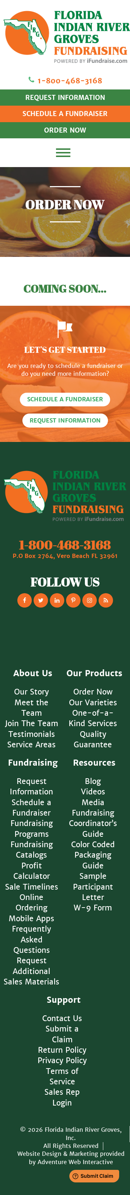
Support (64, 1000)
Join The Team (31, 723)
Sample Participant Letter (93, 886)
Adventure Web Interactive (75, 1162)
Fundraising (33, 763)
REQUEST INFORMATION (65, 97)
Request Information (65, 420)
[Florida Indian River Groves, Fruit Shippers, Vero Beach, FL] (65, 637)
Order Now (93, 692)
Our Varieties (93, 702)
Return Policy (62, 1050)
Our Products (94, 673)
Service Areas (31, 744)
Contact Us (62, 1018)
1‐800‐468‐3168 (68, 81)
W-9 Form (93, 908)
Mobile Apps (31, 918)
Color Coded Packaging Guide (93, 855)
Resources (94, 763)
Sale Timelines (31, 887)
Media (93, 802)
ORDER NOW (65, 130)
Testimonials (31, 734)
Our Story (31, 692)
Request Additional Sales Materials (31, 971)
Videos (93, 792)
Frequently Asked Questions (31, 939)
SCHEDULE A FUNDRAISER (65, 114)
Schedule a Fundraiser (65, 399)
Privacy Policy (62, 1060)
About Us (32, 673)
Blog (93, 781)
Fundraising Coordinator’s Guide (93, 823)
